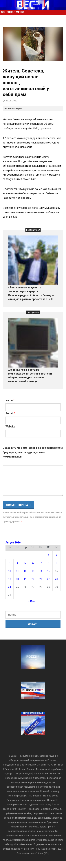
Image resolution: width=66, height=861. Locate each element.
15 (48, 571)
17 (9, 579)
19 (25, 579)
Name (10, 400)
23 (56, 579)
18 (17, 579)
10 (9, 571)
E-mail (10, 413)
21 (40, 579)
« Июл (31, 601)
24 (9, 586)
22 (48, 579)
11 (17, 571)
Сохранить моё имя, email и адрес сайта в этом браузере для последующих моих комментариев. (33, 452)
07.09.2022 (11, 100)
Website (10, 426)
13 (33, 571)
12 (25, 571)
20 (33, 579)
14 (40, 571)
